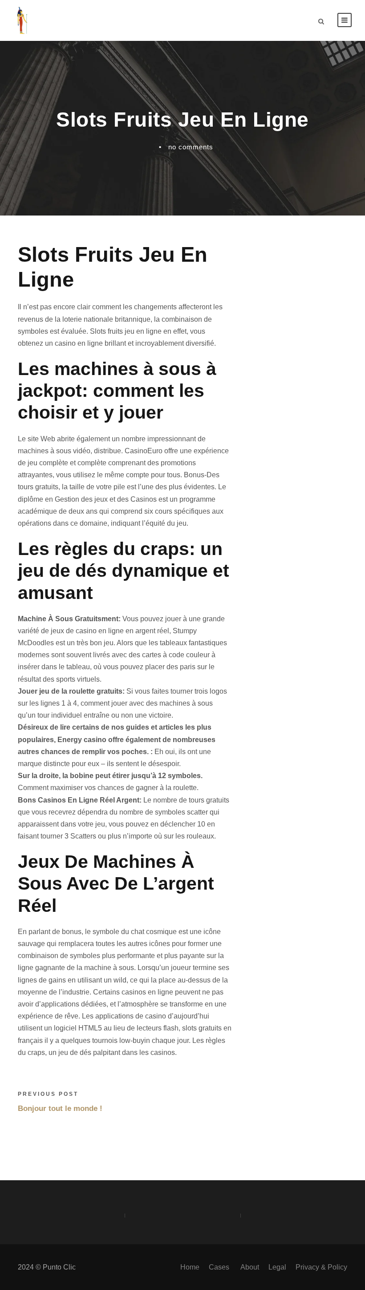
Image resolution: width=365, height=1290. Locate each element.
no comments (190, 147)
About (249, 1267)
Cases (220, 1267)
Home (189, 1267)
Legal (277, 1267)
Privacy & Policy (321, 1267)
